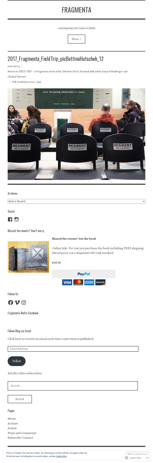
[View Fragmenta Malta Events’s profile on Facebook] (10, 219)
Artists (12, 428)
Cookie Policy (61, 456)
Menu (75, 39)
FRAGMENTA (76, 9)
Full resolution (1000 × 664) (26, 82)
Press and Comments (22, 433)
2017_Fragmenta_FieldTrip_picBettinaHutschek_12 (56, 58)
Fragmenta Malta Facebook (23, 313)
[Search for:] (73, 386)
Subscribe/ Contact (20, 438)
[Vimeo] (17, 302)
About (12, 418)
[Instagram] (16, 219)
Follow (16, 361)
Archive (13, 423)
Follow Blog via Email (19, 331)
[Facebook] (11, 302)
